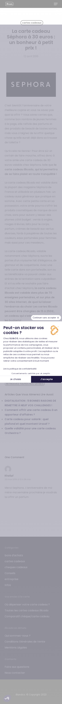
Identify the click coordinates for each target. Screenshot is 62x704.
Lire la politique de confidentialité (19, 368)
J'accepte (46, 379)
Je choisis (15, 379)
